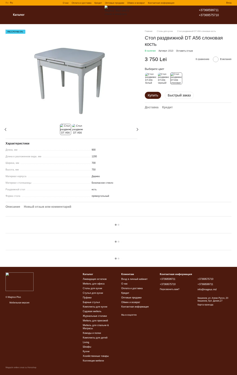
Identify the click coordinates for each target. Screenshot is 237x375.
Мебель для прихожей (95, 320)
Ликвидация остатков (95, 279)
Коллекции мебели (93, 360)
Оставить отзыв (184, 50)
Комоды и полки (92, 333)
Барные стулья (91, 302)
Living (86, 342)
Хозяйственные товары (96, 356)
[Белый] (151, 78)
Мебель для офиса (93, 283)
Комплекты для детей (95, 337)
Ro (7, 3)
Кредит (98, 3)
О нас (66, 3)
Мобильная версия (19, 302)
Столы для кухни (92, 288)
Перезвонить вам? (208, 19)
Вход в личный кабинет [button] (134, 279)
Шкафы (87, 346)
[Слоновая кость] (176, 78)
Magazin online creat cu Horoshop (21, 367)
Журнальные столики (95, 316)
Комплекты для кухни (95, 306)
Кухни (86, 351)
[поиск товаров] (39, 15)
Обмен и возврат (136, 3)
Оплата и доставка (81, 3)
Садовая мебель (92, 311)
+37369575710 (209, 15)
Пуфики (87, 297)
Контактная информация (161, 3)
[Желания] (216, 2)
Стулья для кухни (93, 293)
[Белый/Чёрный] (163, 78)
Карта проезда (205, 304)
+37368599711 (209, 10)
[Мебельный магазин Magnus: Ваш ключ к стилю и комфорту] (20, 281)
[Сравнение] (209, 2)
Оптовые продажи (114, 3)
